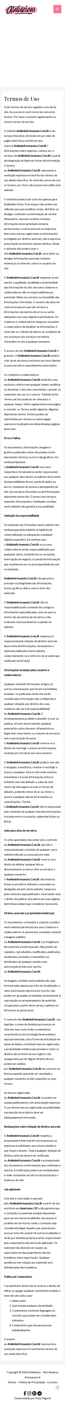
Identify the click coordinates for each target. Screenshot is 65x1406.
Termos (12, 1382)
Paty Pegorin (43, 1398)
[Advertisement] (32, 50)
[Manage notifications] (57, 1387)
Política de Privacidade (32, 1382)
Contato (52, 1382)
